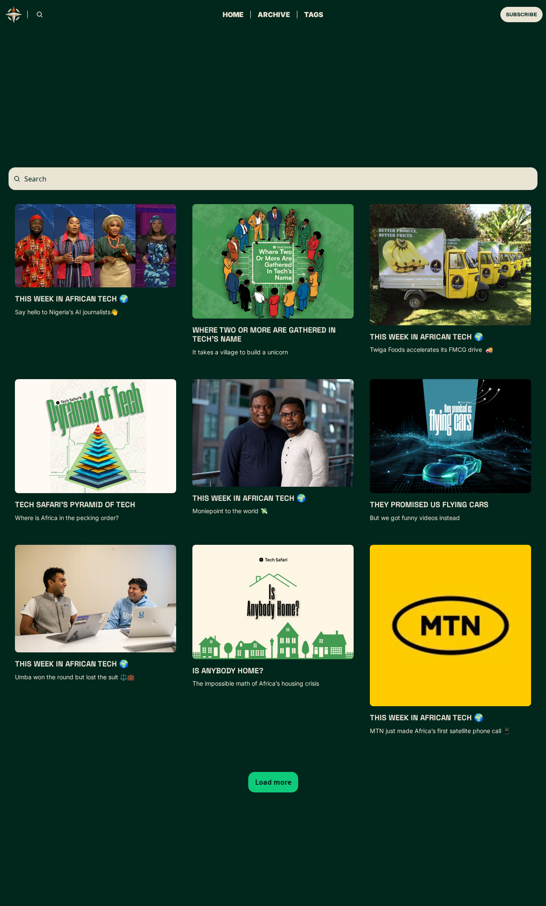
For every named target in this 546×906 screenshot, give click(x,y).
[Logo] (13, 14)
